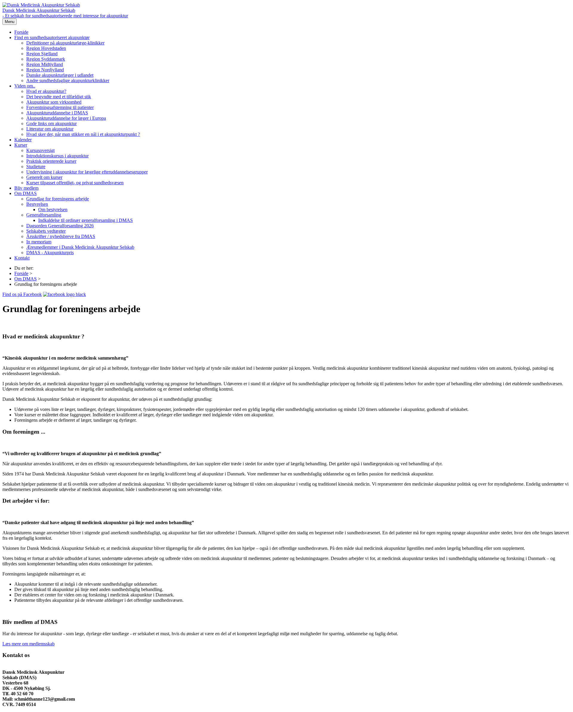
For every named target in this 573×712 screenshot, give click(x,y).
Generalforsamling (43, 214)
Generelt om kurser (44, 177)
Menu (9, 21)
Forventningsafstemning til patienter (60, 107)
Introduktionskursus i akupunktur (57, 155)
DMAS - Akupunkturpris (50, 252)
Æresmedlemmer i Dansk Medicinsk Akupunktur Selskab (80, 247)
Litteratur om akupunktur (49, 128)
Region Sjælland (42, 53)
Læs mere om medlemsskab (28, 643)
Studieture (35, 166)
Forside (21, 32)
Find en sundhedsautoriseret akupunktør (52, 37)
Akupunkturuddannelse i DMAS (57, 112)
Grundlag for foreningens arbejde (57, 198)
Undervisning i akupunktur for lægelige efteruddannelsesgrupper (87, 171)
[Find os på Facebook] (64, 294)
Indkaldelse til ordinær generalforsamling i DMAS (85, 220)
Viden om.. (24, 85)
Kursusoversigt (40, 150)
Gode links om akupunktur (51, 123)
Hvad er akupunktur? (46, 91)
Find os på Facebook (22, 294)
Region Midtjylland (44, 64)
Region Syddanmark (45, 59)
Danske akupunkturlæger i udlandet (59, 75)
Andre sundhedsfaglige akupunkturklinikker (67, 80)
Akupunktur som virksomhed (53, 102)
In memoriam (38, 241)
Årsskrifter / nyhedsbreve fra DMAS (60, 236)
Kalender (23, 139)
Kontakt (22, 257)
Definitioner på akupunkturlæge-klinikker (65, 42)
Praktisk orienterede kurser (51, 161)
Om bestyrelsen (52, 209)
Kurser (20, 145)
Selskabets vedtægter (46, 231)
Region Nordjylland (45, 69)
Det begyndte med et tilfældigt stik (58, 96)
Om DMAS (25, 193)
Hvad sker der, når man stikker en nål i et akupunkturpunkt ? (83, 134)
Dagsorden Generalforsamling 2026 (60, 225)
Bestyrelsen (37, 204)
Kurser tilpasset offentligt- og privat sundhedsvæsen (75, 182)
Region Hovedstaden (46, 48)
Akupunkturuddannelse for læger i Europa (66, 118)
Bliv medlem (26, 188)
